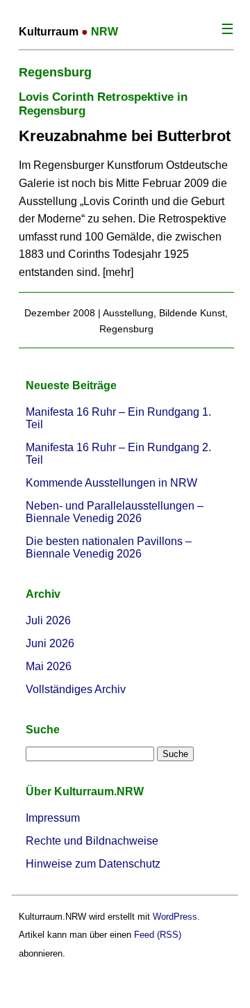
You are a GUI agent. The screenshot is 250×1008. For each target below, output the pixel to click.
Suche (43, 729)
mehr (118, 272)
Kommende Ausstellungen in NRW (111, 483)
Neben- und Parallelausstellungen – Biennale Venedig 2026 (114, 512)
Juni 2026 (50, 643)
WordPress (175, 916)
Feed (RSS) (157, 934)
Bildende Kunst (192, 312)
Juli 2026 (48, 620)
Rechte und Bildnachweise (92, 841)
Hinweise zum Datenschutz (93, 864)
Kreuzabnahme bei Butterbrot (125, 136)
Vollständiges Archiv (76, 689)
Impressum (53, 818)
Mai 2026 (49, 666)
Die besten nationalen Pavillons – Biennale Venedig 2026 (109, 547)
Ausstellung (128, 312)
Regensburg (126, 328)
